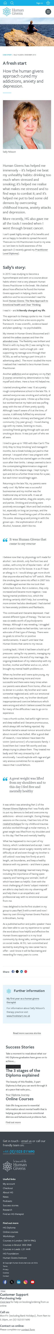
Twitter (12, 1282)
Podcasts (7, 1201)
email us (26, 1141)
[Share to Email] (25, 971)
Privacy (5, 1269)
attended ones (10, 341)
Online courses (10, 1232)
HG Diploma (9, 1227)
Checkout (8, 1188)
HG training (20, 870)
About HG (8, 1192)
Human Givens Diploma (15, 808)
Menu (48, 12)
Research (7, 1210)
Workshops (9, 1236)
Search (12, 3)
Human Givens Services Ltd (23, 1262)
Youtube (33, 1282)
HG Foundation (11, 1253)
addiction (16, 374)
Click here (5, 1302)
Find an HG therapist (13, 1214)
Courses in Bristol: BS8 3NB (17, 1245)
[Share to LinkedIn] (21, 971)
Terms (5, 1266)
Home (5, 3)
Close (3, 1291)
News (5, 1197)
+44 (19, 1151)
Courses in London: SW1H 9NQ (19, 1240)
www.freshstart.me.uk (18, 1016)
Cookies (6, 1272)
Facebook (5, 1282)
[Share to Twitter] (17, 971)
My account (9, 1184)
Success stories (10, 1205)
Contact (6, 1276)
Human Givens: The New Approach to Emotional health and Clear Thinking (25, 302)
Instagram (26, 1282)
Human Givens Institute (15, 1258)
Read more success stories (27, 1033)
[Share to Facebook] (13, 971)
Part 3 (20, 910)
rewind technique (12, 824)
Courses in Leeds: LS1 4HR (16, 1249)
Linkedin (19, 1282)
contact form (28, 1329)
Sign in (39, 3)
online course (22, 337)
